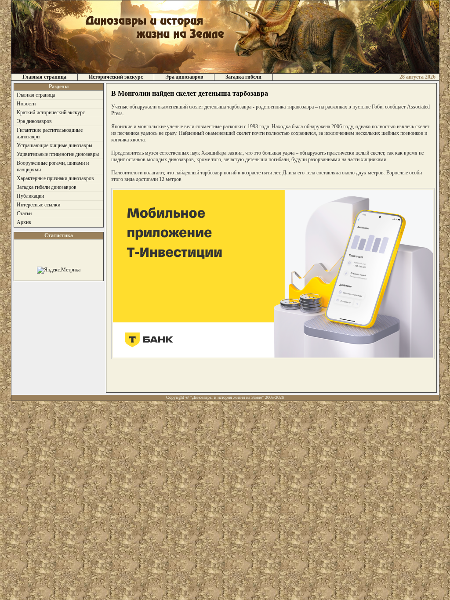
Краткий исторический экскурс (51, 112)
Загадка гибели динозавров (46, 187)
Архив (24, 222)
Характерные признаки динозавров (55, 178)
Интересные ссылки (38, 205)
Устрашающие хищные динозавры (54, 145)
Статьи (24, 213)
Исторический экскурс (116, 77)
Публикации (30, 196)
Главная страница (44, 77)
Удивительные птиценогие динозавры (58, 154)
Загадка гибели (243, 77)
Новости (26, 104)
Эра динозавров (184, 77)
